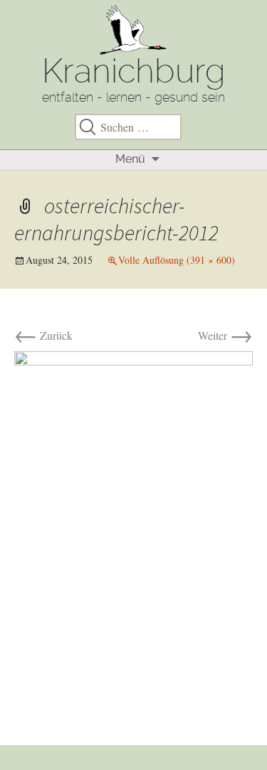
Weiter (225, 335)
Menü (130, 159)
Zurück (43, 335)
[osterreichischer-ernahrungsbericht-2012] (133, 532)
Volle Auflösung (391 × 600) (176, 260)
